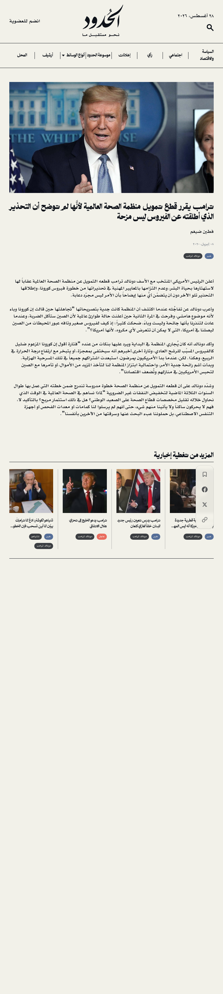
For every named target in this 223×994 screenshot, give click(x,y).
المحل (22, 55)
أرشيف (47, 55)
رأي (149, 55)
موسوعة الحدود (98, 55)
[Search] (210, 27)
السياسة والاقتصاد (207, 55)
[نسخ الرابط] (205, 520)
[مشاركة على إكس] (205, 505)
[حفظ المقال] (205, 474)
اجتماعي (175, 55)
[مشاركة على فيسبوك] (205, 489)
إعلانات (124, 55)
